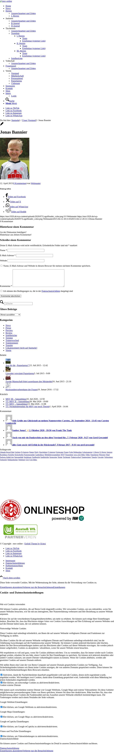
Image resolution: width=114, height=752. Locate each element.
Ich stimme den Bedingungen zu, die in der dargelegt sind (38, 291)
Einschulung (43, 452)
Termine (9, 338)
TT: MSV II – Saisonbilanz (17, 401)
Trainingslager (12, 343)
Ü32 (27, 460)
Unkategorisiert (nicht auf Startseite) (21, 348)
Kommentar (6, 286)
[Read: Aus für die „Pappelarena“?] (8, 363)
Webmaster (36, 183)
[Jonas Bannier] (1, 125)
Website (3, 260)
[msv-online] (6, 1)
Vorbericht (3, 460)
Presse (8, 328)
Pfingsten (102, 455)
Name (3, 250)
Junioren (109, 452)
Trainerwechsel (12, 340)
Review (9, 333)
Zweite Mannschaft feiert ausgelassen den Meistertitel (29, 381)
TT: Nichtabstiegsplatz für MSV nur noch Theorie (27, 406)
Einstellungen (59, 587)
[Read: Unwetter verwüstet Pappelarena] (8, 371)
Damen (31, 452)
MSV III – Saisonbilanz (16, 399)
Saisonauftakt (18, 457)
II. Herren (103, 452)
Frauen (66, 452)
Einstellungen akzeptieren (11, 587)
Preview (9, 330)
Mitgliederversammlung (52, 455)
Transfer (9, 345)
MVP (63, 455)
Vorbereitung (108, 457)
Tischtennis (66, 457)
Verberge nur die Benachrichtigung (38, 587)
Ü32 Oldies (33, 460)
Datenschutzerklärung (9, 748)
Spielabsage (28, 457)
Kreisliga (11, 455)
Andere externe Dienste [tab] (10, 685)
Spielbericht (36, 457)
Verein (8, 350)
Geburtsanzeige (87, 452)
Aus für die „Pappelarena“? (18, 365)
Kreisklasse (4, 455)
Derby (36, 452)
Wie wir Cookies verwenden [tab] (12, 604)
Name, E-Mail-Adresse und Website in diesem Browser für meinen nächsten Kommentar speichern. (47, 266)
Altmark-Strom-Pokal (7, 452)
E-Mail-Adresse (8, 255)
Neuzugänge (69, 455)
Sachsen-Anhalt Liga (7, 457)
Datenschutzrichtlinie (51, 291)
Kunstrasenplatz (29, 455)
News (8, 325)
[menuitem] (60, 6)
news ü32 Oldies (79, 455)
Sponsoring (53, 457)
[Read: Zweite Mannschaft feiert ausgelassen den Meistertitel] (8, 379)
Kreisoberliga (19, 455)
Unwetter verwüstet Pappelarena (20, 373)
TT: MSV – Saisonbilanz (17, 404)
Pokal (108, 455)
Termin (60, 457)
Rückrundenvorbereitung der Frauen (22, 389)
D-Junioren (25, 452)
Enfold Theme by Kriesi (35, 543)
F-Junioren (51, 452)
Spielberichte (11, 335)
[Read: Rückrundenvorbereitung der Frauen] (8, 387)
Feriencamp (59, 452)
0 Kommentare (19, 183)
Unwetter (101, 457)
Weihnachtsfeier (12, 460)
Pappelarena (94, 455)
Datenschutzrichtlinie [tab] (9, 739)
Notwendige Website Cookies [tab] (13, 628)
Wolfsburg (21, 460)
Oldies (88, 455)
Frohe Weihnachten (75, 452)
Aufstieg (18, 452)
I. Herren (96, 452)
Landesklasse (39, 455)
